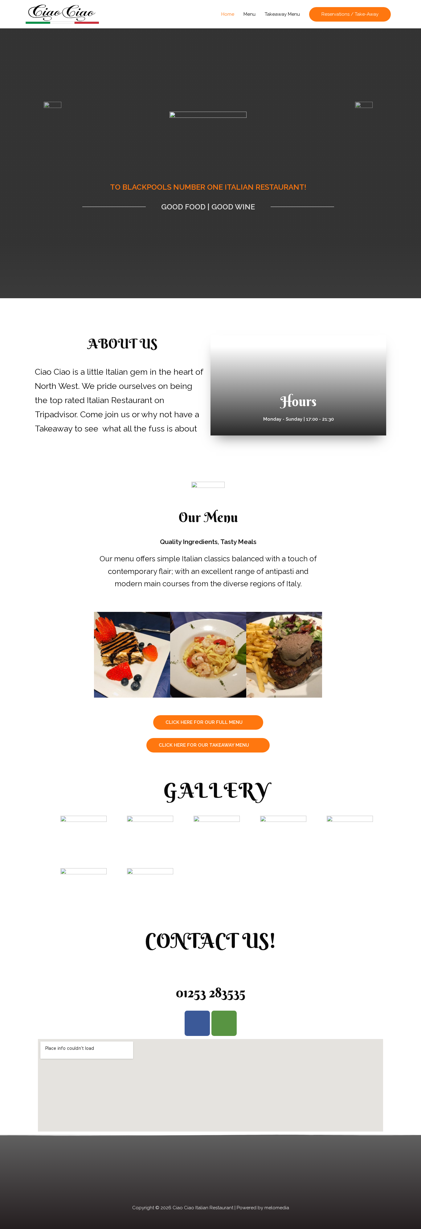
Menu (249, 14)
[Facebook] (197, 1023)
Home (227, 14)
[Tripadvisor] (224, 1023)
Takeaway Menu (282, 14)
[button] (208, 722)
